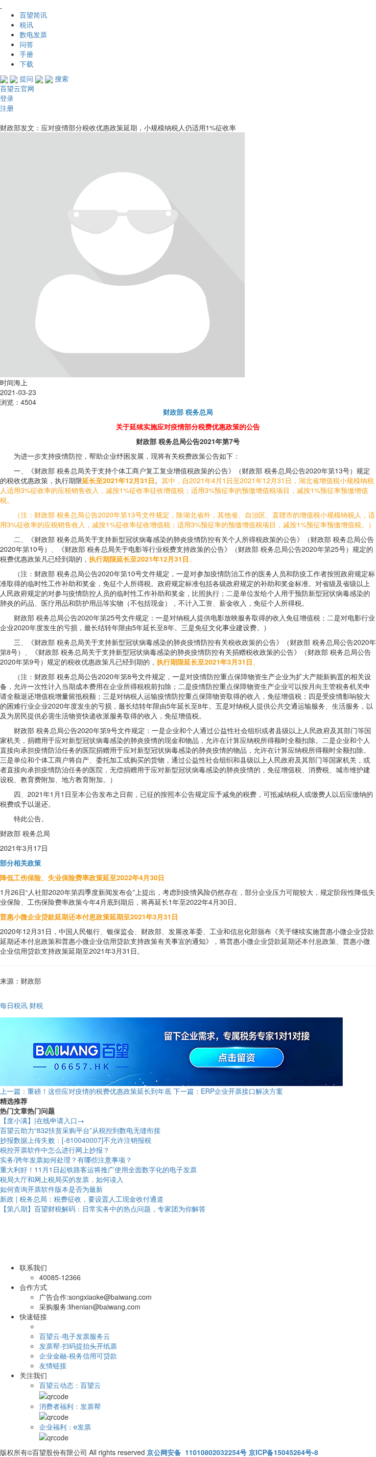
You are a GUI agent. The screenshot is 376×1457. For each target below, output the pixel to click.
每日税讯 (13, 1005)
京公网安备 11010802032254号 (197, 1452)
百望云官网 (17, 88)
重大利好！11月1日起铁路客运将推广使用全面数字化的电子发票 (98, 1169)
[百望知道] (49, 5)
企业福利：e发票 (65, 1427)
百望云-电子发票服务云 (74, 1336)
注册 (7, 108)
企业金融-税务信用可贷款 (78, 1355)
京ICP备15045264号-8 (283, 1452)
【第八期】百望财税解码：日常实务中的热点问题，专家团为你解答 (103, 1208)
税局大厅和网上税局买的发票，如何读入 (61, 1179)
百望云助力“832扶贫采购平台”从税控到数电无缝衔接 (80, 1130)
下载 (26, 64)
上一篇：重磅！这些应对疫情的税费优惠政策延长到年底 (85, 1091)
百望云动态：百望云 (70, 1385)
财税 (36, 1005)
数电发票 (33, 34)
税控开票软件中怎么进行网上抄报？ (55, 1150)
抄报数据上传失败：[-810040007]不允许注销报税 (75, 1140)
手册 (26, 54)
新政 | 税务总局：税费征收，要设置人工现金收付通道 (82, 1199)
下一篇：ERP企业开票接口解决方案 (228, 1091)
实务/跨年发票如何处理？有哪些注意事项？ (66, 1159)
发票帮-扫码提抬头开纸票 (78, 1346)
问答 (26, 44)
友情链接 (53, 1365)
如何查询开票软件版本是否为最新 (51, 1189)
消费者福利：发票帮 (70, 1406)
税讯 (26, 24)
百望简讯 (33, 15)
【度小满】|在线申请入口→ (42, 1120)
